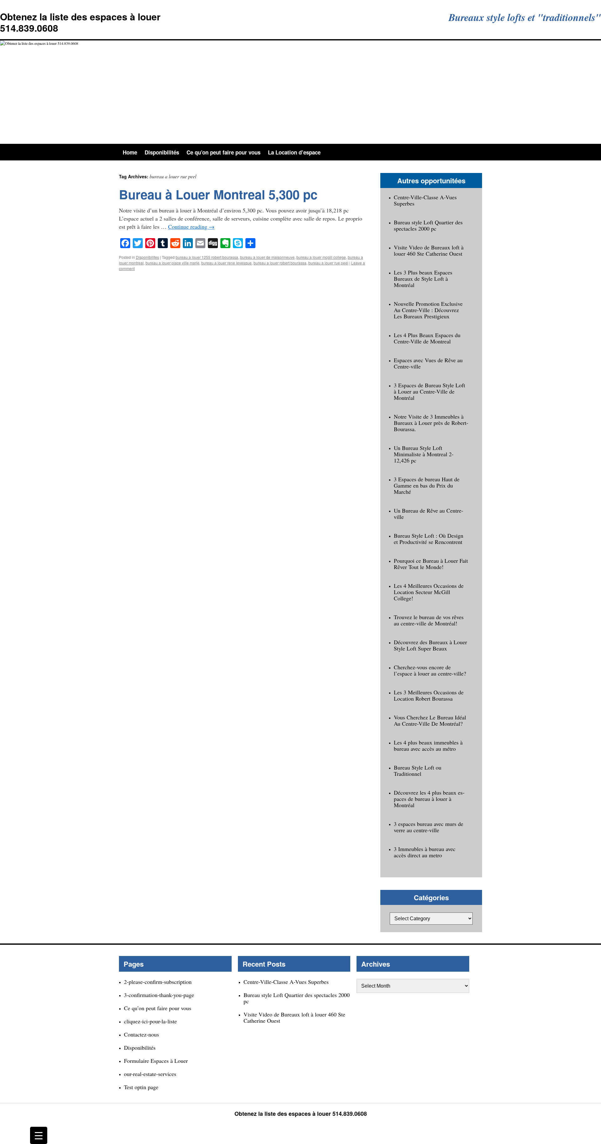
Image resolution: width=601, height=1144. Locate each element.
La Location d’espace (294, 152)
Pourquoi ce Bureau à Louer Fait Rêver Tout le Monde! (431, 564)
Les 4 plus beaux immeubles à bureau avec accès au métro (428, 745)
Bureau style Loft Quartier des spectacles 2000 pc (428, 225)
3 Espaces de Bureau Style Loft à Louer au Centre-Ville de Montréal (429, 391)
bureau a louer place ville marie (172, 262)
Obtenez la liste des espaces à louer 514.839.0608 (80, 22)
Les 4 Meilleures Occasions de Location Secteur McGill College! (429, 592)
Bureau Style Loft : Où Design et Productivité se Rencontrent (428, 539)
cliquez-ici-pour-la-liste (150, 1021)
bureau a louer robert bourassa (280, 262)
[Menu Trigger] (38, 1135)
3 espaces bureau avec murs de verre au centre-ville (428, 827)
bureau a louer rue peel (328, 262)
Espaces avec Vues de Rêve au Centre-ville (428, 363)
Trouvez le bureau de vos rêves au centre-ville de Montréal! (429, 620)
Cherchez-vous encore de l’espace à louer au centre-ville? (430, 670)
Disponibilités (162, 152)
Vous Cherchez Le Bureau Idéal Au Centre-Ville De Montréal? (430, 720)
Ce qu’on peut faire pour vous (223, 152)
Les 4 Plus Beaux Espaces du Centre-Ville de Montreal (427, 338)
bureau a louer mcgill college (321, 257)
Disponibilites (147, 257)
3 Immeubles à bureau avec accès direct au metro (424, 852)
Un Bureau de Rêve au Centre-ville (428, 513)
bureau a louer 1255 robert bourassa (207, 257)
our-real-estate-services (150, 1074)
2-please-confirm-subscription (158, 981)
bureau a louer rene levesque (226, 262)
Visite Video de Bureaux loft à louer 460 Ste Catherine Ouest (429, 250)
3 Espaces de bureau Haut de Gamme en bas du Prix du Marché (427, 485)
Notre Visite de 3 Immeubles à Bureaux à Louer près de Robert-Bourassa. (431, 423)
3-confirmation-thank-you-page (159, 995)
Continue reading (191, 226)
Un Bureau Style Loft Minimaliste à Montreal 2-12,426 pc (424, 454)
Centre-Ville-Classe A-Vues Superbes (425, 200)
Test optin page (141, 1087)
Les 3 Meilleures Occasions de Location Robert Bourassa (429, 695)
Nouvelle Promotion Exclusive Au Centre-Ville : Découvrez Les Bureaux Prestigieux (428, 310)
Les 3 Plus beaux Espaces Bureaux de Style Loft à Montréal (423, 279)
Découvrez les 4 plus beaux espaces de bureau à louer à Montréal (429, 799)
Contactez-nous (141, 1034)
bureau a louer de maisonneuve (267, 257)
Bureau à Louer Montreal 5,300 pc (218, 194)
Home (130, 152)
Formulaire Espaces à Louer (156, 1060)
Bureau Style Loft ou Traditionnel (417, 770)
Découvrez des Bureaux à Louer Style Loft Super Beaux (430, 645)
